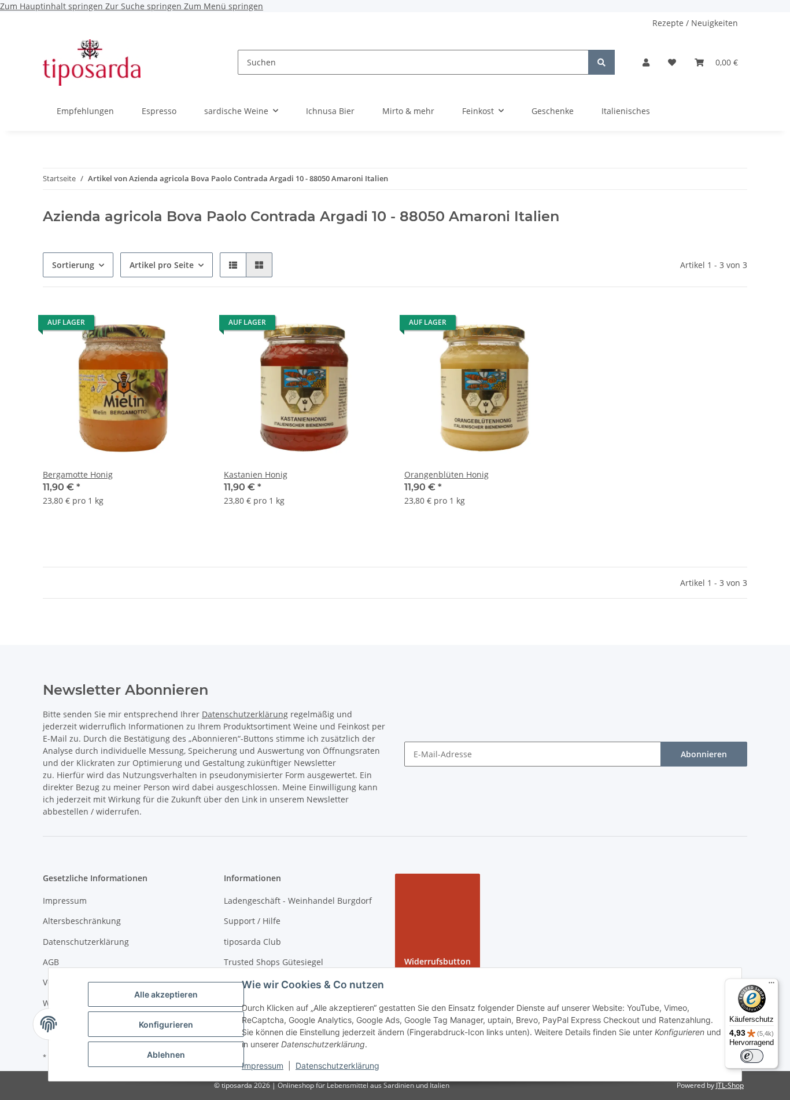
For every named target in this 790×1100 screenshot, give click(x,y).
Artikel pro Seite (162, 264)
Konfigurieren (166, 1024)
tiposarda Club (252, 941)
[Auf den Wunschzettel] (185, 325)
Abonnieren (704, 754)
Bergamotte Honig (78, 474)
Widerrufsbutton (437, 961)
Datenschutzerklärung (337, 1065)
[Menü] (771, 985)
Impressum (262, 1065)
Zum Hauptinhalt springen (52, 6)
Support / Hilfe (252, 920)
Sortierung (73, 264)
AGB (51, 961)
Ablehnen (166, 1054)
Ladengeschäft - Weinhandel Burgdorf (298, 900)
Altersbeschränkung (82, 920)
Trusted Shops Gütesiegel (273, 961)
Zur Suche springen (144, 6)
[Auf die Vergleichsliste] (155, 325)
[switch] (751, 1056)
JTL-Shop (730, 1085)
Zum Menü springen (223, 6)
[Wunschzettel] (672, 62)
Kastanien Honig (255, 474)
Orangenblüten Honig (446, 474)
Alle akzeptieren (166, 994)
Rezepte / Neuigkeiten (695, 22)
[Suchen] (601, 62)
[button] (646, 62)
